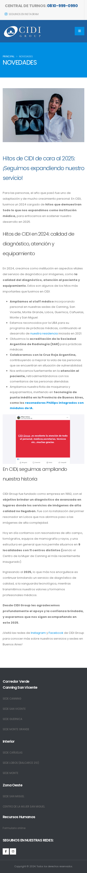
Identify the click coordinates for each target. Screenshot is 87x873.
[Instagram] (13, 851)
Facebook (56, 633)
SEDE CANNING (12, 698)
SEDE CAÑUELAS (13, 752)
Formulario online (14, 828)
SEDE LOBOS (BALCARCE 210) (21, 763)
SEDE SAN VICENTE (14, 709)
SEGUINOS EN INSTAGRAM (23, 14)
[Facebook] (6, 851)
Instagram (38, 633)
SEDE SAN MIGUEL (13, 796)
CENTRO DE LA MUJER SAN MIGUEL (24, 806)
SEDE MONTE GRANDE (16, 729)
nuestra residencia (44, 333)
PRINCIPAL (8, 56)
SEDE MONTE (10, 773)
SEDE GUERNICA (12, 719)
